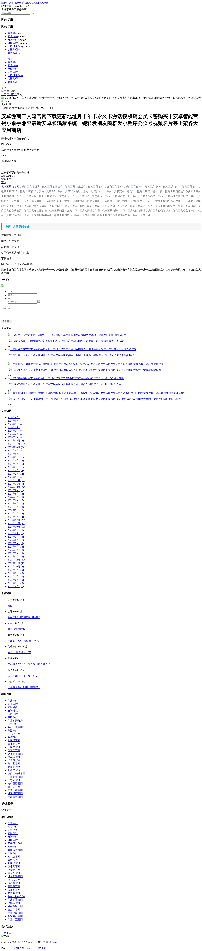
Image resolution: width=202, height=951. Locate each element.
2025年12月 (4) (16, 440)
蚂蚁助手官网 (15, 753)
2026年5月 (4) (15, 424)
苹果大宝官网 (15, 796)
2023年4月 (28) (16, 546)
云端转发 (13, 710)
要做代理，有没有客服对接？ (24, 617)
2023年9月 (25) (16, 530)
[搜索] (32, 13)
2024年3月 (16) (16, 510)
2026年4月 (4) (15, 427)
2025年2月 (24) (16, 473)
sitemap (53, 942)
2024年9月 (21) (16, 490)
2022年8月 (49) (16, 573)
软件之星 (6, 810)
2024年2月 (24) (16, 513)
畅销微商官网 (15, 793)
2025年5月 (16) (16, 463)
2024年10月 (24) (16, 487)
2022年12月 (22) (16, 560)
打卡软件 (13, 724)
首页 (10, 58)
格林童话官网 (15, 783)
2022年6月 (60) (16, 579)
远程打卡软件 (15, 46)
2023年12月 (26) (16, 520)
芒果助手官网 (15, 777)
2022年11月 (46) (16, 563)
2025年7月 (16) (16, 457)
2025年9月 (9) (15, 450)
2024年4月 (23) (16, 507)
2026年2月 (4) (15, 434)
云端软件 (13, 39)
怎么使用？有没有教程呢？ (23, 675)
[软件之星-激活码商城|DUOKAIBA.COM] (24, 2)
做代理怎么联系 (16, 629)
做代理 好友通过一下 (19, 652)
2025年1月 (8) (15, 477)
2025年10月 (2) (16, 447)
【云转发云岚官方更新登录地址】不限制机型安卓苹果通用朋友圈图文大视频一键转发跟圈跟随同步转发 (66, 340)
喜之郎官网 (14, 786)
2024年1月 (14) (16, 516)
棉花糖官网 (14, 733)
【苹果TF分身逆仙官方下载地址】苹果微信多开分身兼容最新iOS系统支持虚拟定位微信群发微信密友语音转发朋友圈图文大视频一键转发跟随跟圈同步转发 (94, 398)
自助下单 (6, 933)
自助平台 (41, 948)
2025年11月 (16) (16, 444)
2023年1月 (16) (16, 556)
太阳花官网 (14, 767)
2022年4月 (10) (16, 586)
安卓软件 (13, 36)
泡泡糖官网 (14, 760)
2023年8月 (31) (16, 533)
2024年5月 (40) (16, 503)
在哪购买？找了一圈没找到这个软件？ (29, 664)
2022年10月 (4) (16, 566)
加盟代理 (13, 49)
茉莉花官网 (14, 763)
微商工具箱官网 (10, 186)
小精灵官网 (14, 747)
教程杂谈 (13, 53)
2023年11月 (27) (16, 523)
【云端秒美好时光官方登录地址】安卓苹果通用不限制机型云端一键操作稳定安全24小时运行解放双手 (64, 384)
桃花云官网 (14, 757)
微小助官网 (14, 743)
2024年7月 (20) (16, 497)
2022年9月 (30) (16, 570)
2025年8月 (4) (15, 454)
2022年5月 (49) (16, 583)
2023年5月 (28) (16, 543)
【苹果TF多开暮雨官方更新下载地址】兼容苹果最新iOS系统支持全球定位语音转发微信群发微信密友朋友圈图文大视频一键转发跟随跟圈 (84, 369)
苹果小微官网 (15, 790)
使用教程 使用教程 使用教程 (23, 640)
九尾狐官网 (14, 740)
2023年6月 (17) (16, 540)
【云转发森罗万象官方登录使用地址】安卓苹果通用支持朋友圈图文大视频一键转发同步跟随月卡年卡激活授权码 (71, 355)
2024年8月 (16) (16, 493)
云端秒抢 (13, 707)
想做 (10, 605)
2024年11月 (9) (16, 483)
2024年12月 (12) (16, 480)
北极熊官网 (14, 770)
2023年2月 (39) (16, 553)
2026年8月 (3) (15, 417)
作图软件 (13, 730)
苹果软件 (13, 33)
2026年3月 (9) (15, 430)
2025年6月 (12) (16, 460)
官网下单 (6, 179)
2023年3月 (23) (16, 550)
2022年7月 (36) (16, 576)
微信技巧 (13, 737)
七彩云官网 (14, 780)
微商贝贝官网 (15, 727)
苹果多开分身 (15, 720)
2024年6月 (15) (16, 500)
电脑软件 (13, 43)
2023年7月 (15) (16, 536)
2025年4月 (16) (16, 467)
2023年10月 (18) (16, 526)
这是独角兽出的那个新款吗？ (24, 687)
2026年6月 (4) (15, 420)
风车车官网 (14, 750)
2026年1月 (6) (15, 437)
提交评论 (7, 321)
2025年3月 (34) (16, 470)
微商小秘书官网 (16, 773)
